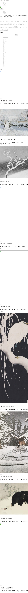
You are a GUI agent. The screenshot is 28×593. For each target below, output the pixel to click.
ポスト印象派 (10, 21)
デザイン (2, 21)
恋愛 (4, 24)
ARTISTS (4, 3)
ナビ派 (6, 21)
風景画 (6, 30)
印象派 (23, 21)
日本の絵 (18, 24)
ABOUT (4, 5)
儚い (16, 21)
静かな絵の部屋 (5, 37)
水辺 (4, 55)
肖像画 (10, 27)
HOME (4, 2)
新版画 (11, 24)
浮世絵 (4, 27)
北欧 (20, 21)
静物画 (1, 30)
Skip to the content (4, 0)
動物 (18, 21)
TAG (4, 4)
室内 (1, 24)
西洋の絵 (18, 27)
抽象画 (6, 24)
